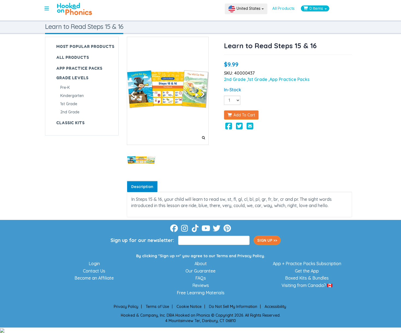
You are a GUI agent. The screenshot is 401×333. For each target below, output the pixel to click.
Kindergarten (72, 95)
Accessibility (275, 306)
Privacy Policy (250, 255)
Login (94, 263)
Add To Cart (243, 115)
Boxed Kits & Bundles (307, 278)
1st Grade (68, 103)
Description (142, 186)
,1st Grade (257, 79)
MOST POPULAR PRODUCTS (85, 46)
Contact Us (94, 271)
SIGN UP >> (267, 240)
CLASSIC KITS (70, 122)
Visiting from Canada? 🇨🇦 (307, 285)
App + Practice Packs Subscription (307, 263)
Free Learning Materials (201, 292)
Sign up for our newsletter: (142, 240)
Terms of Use (157, 306)
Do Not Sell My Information (233, 306)
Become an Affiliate (94, 278)
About (200, 263)
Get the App (307, 271)
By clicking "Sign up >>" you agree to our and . (200, 255)
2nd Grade (69, 112)
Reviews (200, 285)
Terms (222, 255)
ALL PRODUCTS (72, 57)
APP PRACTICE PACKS (79, 68)
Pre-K (65, 87)
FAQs (200, 278)
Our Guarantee (200, 271)
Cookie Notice (189, 306)
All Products (283, 8)
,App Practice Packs (289, 79)
